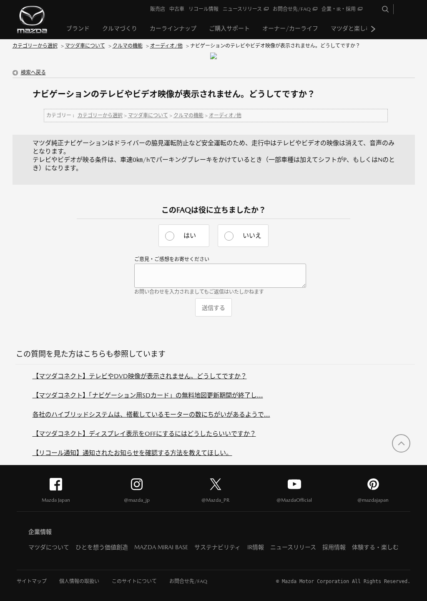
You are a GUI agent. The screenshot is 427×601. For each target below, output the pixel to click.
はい (189, 235)
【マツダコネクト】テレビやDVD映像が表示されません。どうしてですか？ (140, 376)
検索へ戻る (33, 72)
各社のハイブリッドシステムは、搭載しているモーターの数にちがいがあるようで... (151, 414)
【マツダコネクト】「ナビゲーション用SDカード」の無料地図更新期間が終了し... (148, 395)
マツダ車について (85, 46)
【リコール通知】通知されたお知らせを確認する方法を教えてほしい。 (132, 452)
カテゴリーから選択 (35, 46)
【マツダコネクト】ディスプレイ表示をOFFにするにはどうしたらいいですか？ (144, 433)
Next (373, 28)
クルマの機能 (128, 46)
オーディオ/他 (166, 46)
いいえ (252, 235)
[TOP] (401, 443)
